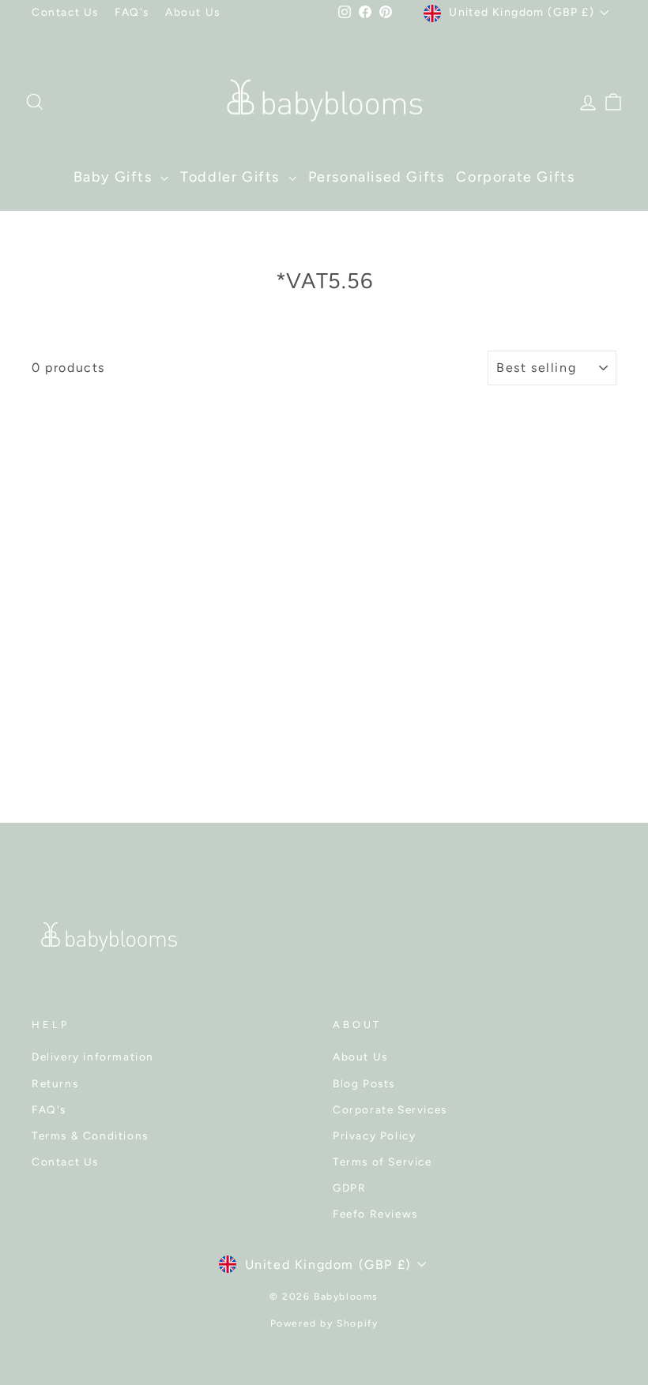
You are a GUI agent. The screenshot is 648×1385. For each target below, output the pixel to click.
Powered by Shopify (324, 1323)
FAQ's (132, 12)
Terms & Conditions (90, 1135)
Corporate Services (390, 1109)
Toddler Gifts (232, 177)
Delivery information (93, 1056)
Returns (55, 1083)
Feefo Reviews (375, 1213)
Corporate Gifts (515, 177)
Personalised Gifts (376, 177)
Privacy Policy (374, 1135)
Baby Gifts (115, 177)
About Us (192, 12)
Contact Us (65, 12)
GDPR (349, 1187)
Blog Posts (364, 1083)
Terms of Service (382, 1161)
